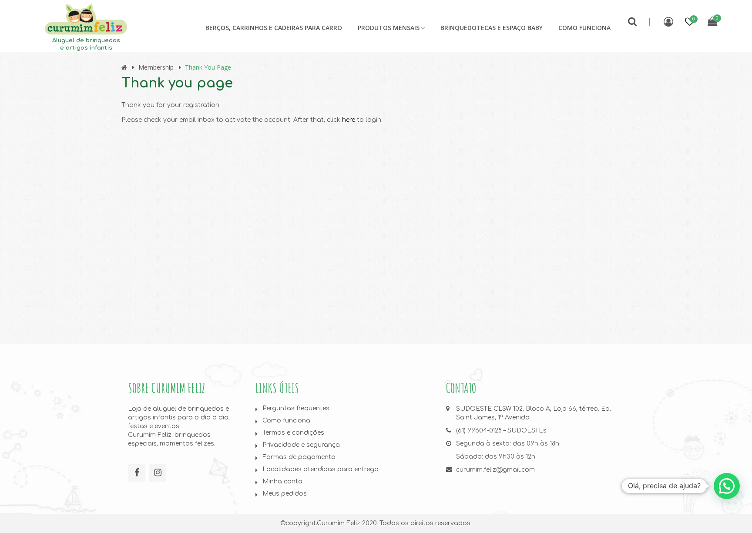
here (348, 120)
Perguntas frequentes (295, 408)
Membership (156, 67)
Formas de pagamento (299, 457)
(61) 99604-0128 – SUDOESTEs (501, 430)
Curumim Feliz (338, 523)
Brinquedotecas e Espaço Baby (491, 27)
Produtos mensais (389, 27)
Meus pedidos (284, 493)
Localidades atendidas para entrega (320, 469)
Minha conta (282, 481)
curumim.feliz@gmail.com (495, 469)
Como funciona (584, 27)
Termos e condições (293, 432)
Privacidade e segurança (301, 445)
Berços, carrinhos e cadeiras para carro (273, 27)
